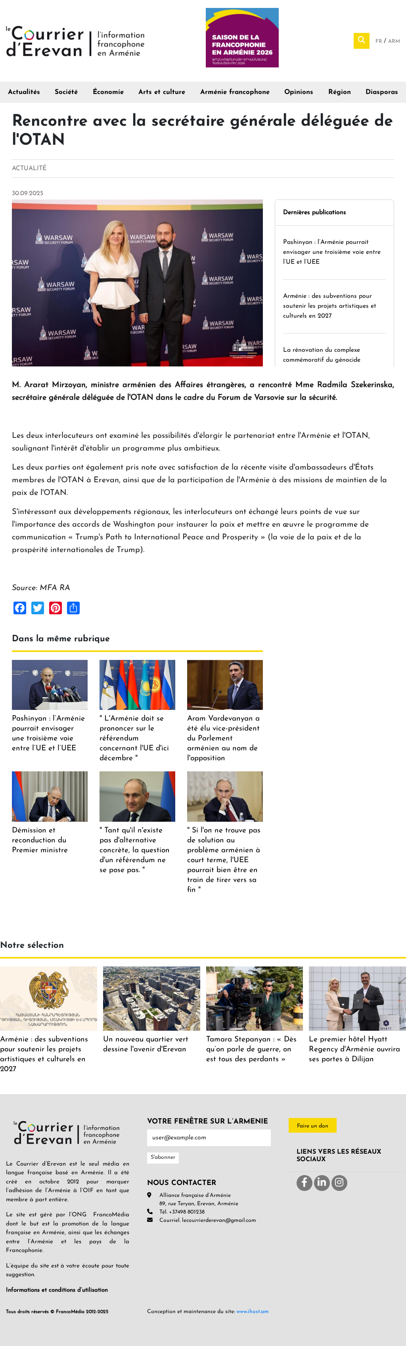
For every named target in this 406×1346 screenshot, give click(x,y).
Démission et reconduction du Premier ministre (40, 840)
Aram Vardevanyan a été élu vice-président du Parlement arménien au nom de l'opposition (223, 738)
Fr (379, 41)
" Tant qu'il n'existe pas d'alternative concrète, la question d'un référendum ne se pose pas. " (135, 850)
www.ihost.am (252, 1312)
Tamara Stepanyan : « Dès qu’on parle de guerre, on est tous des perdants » (251, 1049)
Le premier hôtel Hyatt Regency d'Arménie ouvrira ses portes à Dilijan (354, 1049)
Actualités (24, 92)
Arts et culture (161, 92)
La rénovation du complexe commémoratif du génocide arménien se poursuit (321, 360)
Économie (108, 92)
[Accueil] (75, 40)
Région (339, 92)
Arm (394, 41)
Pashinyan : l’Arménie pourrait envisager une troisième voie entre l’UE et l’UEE (332, 252)
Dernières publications (314, 212)
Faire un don (312, 1126)
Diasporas (382, 92)
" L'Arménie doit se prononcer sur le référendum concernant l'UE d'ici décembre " (134, 738)
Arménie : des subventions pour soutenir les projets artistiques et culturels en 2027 (329, 306)
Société (66, 92)
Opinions (298, 92)
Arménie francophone (235, 92)
